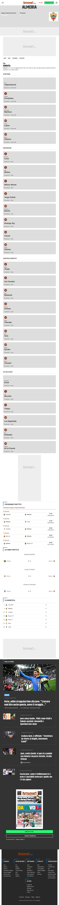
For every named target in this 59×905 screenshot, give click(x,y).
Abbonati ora (29, 831)
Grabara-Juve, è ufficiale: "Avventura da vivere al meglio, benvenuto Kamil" (37, 739)
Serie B (5, 868)
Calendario (14, 58)
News (5, 58)
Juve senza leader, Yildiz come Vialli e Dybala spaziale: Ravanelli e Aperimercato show (36, 721)
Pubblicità (29, 884)
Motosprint (29, 870)
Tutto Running (19, 870)
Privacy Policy (51, 876)
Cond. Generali (51, 878)
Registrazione (30, 886)
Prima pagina (40, 868)
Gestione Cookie (52, 874)
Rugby (17, 866)
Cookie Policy (51, 872)
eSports (17, 876)
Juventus (7, 695)
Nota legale (51, 870)
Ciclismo (18, 868)
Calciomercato (7, 876)
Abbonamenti (40, 866)
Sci (16, 865)
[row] (29, 515)
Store (38, 872)
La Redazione (51, 866)
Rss (38, 865)
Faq (49, 868)
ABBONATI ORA (49, 2)
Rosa (9, 58)
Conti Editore (30, 876)
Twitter (32, 897)
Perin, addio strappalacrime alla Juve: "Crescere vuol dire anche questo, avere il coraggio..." (27, 703)
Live (41, 2)
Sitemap (39, 874)
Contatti (50, 865)
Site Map (29, 888)
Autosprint (29, 866)
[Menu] (3, 3)
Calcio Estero (7, 874)
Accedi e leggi (19, 839)
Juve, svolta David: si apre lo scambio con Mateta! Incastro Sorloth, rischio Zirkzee (36, 756)
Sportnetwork (30, 874)
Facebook (21, 897)
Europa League (7, 872)
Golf (17, 872)
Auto (28, 865)
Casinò (28, 892)
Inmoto (29, 868)
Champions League (8, 870)
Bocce (17, 874)
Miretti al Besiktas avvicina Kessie (11, 708)
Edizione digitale (41, 870)
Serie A (5, 866)
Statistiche (21, 58)
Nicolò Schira (26, 762)
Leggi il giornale (30, 835)
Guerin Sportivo (31, 872)
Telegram (37, 897)
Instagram (27, 897)
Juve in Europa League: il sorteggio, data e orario (30, 708)
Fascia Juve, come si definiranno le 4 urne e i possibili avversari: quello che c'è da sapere (36, 777)
